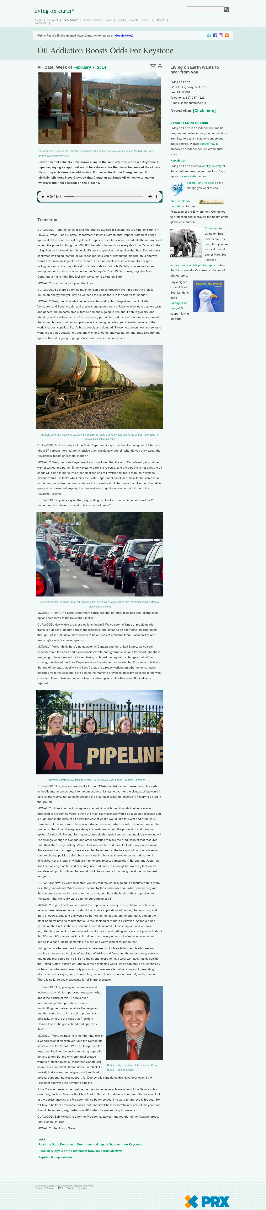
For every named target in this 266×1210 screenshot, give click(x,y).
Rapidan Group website (55, 1157)
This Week (52, 20)
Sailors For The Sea (200, 182)
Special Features (92, 20)
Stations (121, 20)
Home (38, 20)
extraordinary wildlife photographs (192, 265)
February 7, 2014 (89, 67)
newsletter (191, 176)
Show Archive (70, 20)
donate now (207, 143)
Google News (123, 35)
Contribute (211, 228)
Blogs (109, 20)
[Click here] (204, 110)
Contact (50, 1188)
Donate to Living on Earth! (189, 122)
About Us (147, 20)
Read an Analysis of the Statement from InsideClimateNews (80, 1150)
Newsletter (41, 23)
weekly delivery (212, 166)
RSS (60, 1188)
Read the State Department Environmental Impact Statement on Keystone (90, 1144)
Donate (161, 20)
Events (134, 20)
